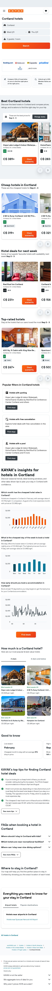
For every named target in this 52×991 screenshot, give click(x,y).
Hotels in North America (34, 945)
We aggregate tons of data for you (18, 979)
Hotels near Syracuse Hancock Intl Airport (22, 919)
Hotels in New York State (35, 947)
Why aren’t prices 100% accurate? (18, 984)
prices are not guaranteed (12, 968)
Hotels (21, 945)
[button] (4, 11)
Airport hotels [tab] (11, 905)
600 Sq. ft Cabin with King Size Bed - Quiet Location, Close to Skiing (20, 350)
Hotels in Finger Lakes (19, 950)
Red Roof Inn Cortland (13, 284)
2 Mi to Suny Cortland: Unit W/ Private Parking (20, 216)
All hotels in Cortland (9, 935)
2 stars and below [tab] (38, 659)
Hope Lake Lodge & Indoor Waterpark (20, 145)
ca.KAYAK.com (11, 945)
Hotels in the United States (15, 947)
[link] (11, 407)
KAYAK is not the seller (13, 975)
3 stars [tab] (13, 659)
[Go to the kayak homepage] (15, 10)
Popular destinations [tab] (29, 905)
